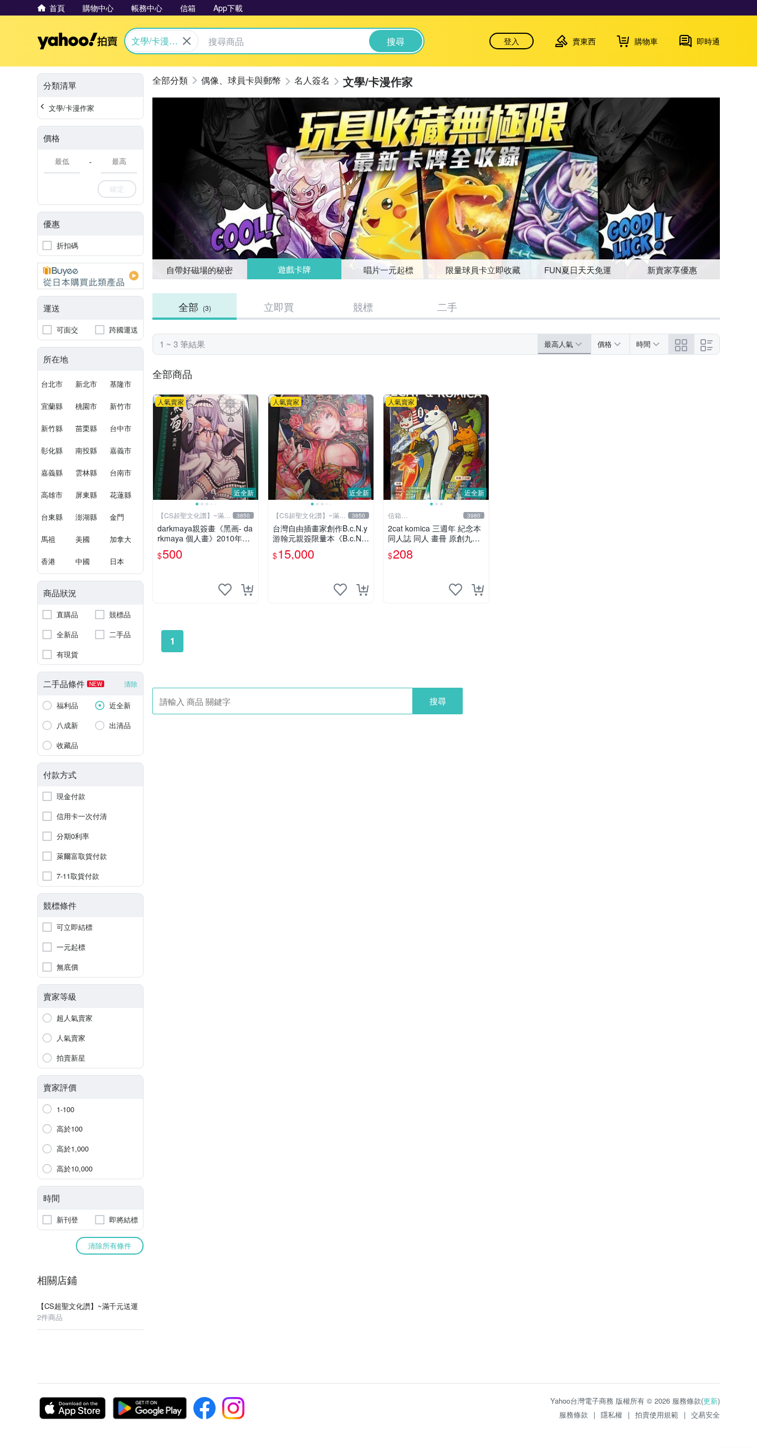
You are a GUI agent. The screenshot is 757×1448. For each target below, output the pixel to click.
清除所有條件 (109, 1245)
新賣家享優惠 (672, 269)
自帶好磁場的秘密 (199, 269)
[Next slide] (251, 447)
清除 (130, 683)
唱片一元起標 (389, 269)
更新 (710, 1400)
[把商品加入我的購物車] (247, 589)
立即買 (279, 306)
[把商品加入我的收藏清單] (225, 589)
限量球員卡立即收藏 (483, 269)
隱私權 (611, 1414)
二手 (447, 306)
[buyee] (90, 276)
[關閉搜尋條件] (186, 41)
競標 (363, 306)
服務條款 (573, 1414)
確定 (117, 188)
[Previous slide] (160, 447)
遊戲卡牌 (293, 269)
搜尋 (437, 701)
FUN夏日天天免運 (577, 269)
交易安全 (705, 1414)
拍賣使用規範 (656, 1414)
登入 (511, 41)
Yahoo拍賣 (77, 41)
